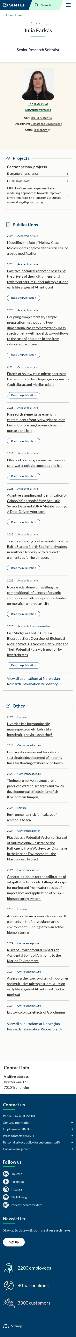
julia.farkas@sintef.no (38, 109)
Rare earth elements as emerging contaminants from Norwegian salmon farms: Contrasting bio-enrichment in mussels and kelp (36, 422)
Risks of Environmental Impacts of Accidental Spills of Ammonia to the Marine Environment (34, 955)
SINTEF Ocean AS (41, 117)
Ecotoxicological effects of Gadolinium (36, 1012)
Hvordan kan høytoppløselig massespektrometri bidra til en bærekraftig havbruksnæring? (30, 729)
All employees (14, 15)
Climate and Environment (46, 123)
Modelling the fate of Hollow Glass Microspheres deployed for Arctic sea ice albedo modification (37, 247)
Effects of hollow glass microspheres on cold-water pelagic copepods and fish (36, 463)
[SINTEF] (14, 5)
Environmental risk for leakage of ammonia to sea (32, 817)
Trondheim (41, 129)
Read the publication (23, 297)
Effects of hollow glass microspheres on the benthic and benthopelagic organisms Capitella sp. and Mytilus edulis (38, 379)
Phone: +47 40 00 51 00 (19, 1116)
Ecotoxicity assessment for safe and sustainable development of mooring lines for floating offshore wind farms (35, 757)
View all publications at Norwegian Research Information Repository (33, 681)
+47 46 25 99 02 (38, 103)
